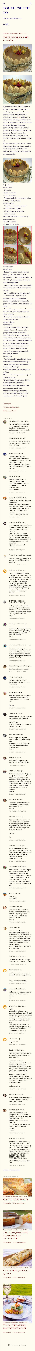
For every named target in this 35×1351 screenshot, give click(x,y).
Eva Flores (12, 989)
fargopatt (12, 522)
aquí (18, 117)
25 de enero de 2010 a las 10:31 (17, 660)
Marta (11, 799)
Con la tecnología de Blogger (19, 1345)
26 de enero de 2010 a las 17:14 (17, 922)
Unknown (12, 570)
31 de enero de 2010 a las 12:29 (17, 1033)
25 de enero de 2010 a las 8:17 (17, 492)
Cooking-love (13, 624)
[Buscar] (31, 3)
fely (10, 476)
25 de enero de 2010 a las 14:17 (17, 729)
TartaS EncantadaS (15, 555)
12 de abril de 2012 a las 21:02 (17, 1165)
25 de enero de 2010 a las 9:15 (17, 517)
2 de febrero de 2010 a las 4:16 (17, 1044)
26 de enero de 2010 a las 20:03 (17, 951)
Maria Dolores (13, 421)
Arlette (11, 1094)
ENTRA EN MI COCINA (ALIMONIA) (17, 602)
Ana (10, 970)
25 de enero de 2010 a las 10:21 (17, 618)
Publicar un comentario (11, 1170)
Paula (11, 713)
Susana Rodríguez (15, 666)
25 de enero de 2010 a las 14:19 (17, 752)
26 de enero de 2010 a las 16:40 (17, 901)
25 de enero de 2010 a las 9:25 (17, 549)
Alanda (11, 677)
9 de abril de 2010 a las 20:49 (17, 1104)
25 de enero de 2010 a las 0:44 (17, 471)
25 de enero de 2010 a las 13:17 (17, 708)
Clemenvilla (13, 866)
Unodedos (12, 438)
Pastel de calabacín (15, 1199)
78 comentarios (19, 1203)
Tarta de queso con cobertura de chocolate (15, 1235)
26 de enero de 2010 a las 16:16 (17, 888)
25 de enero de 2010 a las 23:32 (17, 811)
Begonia (12, 1109)
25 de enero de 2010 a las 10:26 (17, 639)
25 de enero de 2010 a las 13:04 (17, 687)
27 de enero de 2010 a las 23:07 (17, 983)
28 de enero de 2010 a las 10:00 (17, 1000)
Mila (10, 757)
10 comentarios (19, 1332)
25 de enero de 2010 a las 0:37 (17, 448)
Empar (11, 453)
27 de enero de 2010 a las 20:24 (17, 964)
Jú (9, 893)
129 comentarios (19, 1242)
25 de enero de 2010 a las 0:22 (17, 433)
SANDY (11, 734)
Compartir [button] (7, 404)
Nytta (11, 692)
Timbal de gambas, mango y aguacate (14, 1327)
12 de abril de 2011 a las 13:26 (16, 1133)
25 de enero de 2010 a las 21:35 (17, 794)
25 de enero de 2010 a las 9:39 (17, 565)
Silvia (10, 1039)
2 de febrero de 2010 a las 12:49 (17, 1089)
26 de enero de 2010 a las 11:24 (17, 840)
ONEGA (11, 771)
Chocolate (15, 407)
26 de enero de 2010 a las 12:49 (17, 861)
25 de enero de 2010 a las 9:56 (17, 595)
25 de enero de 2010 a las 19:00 (17, 765)
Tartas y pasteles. (9, 411)
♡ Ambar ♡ (13, 497)
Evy (10, 928)
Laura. (11, 907)
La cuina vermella (15, 645)
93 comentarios (19, 1277)
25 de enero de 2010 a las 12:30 (17, 671)
